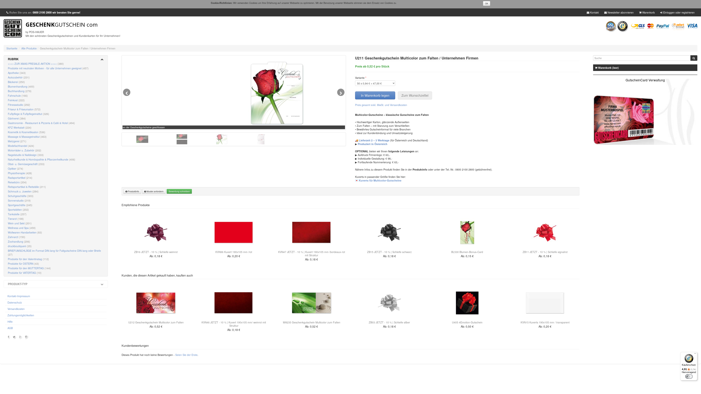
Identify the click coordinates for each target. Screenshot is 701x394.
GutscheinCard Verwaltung (645, 80)
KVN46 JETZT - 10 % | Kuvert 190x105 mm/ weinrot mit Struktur (234, 323)
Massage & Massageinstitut (27, 136)
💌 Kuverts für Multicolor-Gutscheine (378, 180)
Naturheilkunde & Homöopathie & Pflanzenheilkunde (41, 159)
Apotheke (17, 73)
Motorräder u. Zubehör (24, 150)
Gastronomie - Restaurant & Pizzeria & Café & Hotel (41, 123)
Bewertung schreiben (179, 191)
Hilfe (10, 321)
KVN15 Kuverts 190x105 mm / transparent (545, 322)
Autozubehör (19, 77)
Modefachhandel (21, 146)
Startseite (11, 48)
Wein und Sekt (20, 223)
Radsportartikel (20, 177)
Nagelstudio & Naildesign (26, 155)
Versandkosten (16, 309)
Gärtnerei (17, 118)
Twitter (14, 337)
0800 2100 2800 (42, 12)
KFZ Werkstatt (19, 127)
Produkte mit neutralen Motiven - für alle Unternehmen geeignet (48, 68)
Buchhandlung (19, 91)
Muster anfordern (155, 191)
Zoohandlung (19, 241)
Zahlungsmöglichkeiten (20, 315)
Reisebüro (17, 182)
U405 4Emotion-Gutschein (467, 322)
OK (486, 3)
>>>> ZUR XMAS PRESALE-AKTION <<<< (36, 63)
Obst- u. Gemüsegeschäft (26, 164)
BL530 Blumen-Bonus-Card (467, 252)
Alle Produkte (29, 48)
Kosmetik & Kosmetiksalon (26, 132)
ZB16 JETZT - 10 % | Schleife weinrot (156, 252)
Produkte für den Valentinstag (28, 259)
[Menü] (695, 354)
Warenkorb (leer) (608, 67)
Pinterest (26, 337)
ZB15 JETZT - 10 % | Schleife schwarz (389, 252)
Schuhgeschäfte (20, 196)
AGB (10, 328)
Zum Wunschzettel (414, 95)
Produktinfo (133, 191)
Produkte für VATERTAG (24, 273)
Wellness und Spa (22, 228)
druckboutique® (20, 246)
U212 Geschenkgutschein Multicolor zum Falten (156, 322)
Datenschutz (14, 302)
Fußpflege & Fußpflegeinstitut (28, 114)
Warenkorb (648, 12)
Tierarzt (16, 219)
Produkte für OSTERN (23, 263)
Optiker (15, 168)
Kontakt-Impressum (18, 296)
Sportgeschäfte (20, 205)
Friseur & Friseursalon (24, 109)
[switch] (689, 376)
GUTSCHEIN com (62, 24)
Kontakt (594, 12)
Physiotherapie (20, 173)
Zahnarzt (16, 237)
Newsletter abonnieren (620, 12)
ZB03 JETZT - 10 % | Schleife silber (389, 322)
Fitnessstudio (19, 105)
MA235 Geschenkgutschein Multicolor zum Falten (311, 322)
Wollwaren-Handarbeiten (25, 232)
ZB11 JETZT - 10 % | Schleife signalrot (545, 252)
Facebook (8, 337)
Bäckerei (16, 82)
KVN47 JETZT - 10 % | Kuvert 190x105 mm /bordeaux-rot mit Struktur (311, 253)
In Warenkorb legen (375, 95)
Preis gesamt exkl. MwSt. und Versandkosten (381, 105)
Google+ (20, 337)
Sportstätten (18, 209)
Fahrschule (18, 95)
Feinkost (16, 100)
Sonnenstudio (19, 200)
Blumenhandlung (21, 86)
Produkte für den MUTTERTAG (29, 268)
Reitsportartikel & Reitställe (27, 187)
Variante (360, 78)
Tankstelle (17, 214)
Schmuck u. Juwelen (23, 191)
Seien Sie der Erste (186, 355)
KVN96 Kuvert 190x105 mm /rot (233, 252)
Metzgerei (17, 141)
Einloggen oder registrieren (678, 12)
